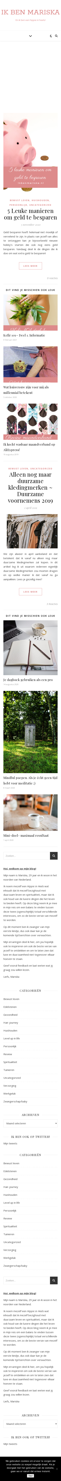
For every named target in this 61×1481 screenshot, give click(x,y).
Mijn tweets (10, 1143)
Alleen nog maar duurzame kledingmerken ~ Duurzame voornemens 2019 (30, 487)
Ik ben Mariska (30, 12)
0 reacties (52, 278)
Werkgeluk (9, 1093)
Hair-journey (10, 1022)
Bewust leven (20, 200)
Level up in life (11, 1038)
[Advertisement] (30, 80)
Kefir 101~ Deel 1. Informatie (24, 335)
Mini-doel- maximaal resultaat (26, 835)
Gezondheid (10, 1014)
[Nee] (56, 1469)
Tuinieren (8, 1070)
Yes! (30, 1475)
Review (7, 1054)
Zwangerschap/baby (15, 1101)
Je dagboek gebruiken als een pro (28, 680)
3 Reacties (52, 604)
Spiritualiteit (10, 1062)
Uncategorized (40, 205)
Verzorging (9, 1085)
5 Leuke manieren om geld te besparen (30, 214)
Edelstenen (10, 1007)
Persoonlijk (18, 205)
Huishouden (40, 200)
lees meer (30, 265)
